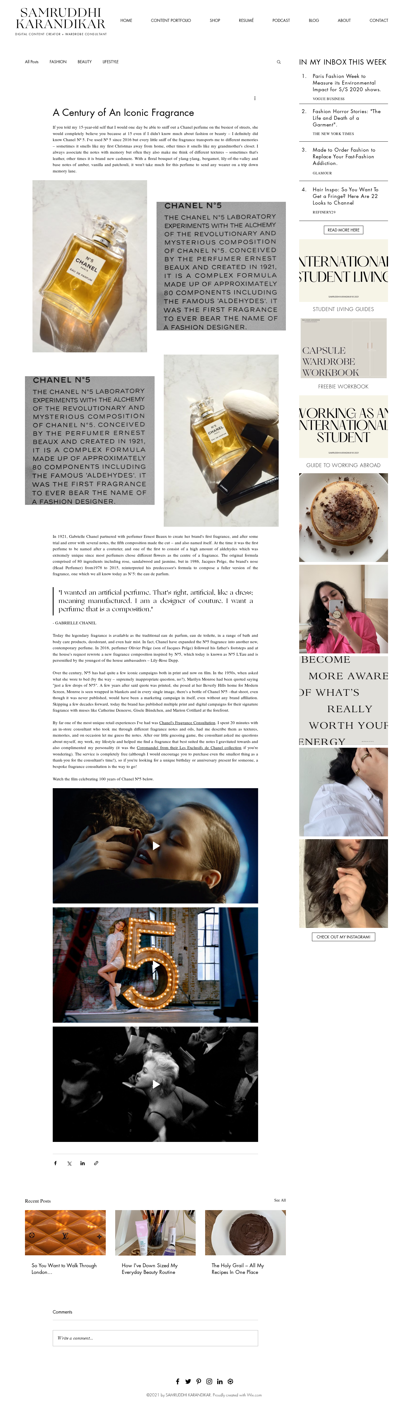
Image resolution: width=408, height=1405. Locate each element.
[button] (278, 61)
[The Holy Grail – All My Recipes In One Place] (245, 1232)
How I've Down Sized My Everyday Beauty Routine (150, 1268)
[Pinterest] (199, 1381)
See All (280, 1200)
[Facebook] (178, 1381)
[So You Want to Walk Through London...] (65, 1232)
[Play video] (155, 845)
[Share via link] (96, 1163)
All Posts (32, 61)
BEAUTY (85, 61)
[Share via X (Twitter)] (69, 1163)
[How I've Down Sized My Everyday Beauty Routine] (155, 1233)
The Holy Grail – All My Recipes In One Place (238, 1268)
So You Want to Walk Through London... (64, 1268)
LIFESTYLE (111, 61)
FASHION (58, 61)
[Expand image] (90, 266)
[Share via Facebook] (55, 1163)
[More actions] (254, 98)
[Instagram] (209, 1381)
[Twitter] (188, 1381)
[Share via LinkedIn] (82, 1163)
